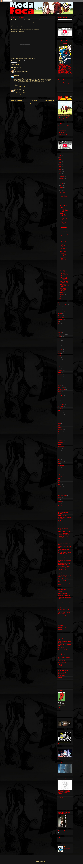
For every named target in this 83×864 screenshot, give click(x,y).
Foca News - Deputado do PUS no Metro (64, 245)
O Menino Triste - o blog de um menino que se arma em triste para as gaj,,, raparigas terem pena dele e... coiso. (64, 653)
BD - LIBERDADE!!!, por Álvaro (64, 531)
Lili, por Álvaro (61, 573)
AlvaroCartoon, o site (62, 629)
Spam (59, 482)
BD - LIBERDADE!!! (64, 205)
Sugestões (60, 486)
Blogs (59, 323)
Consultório (60, 351)
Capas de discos (61, 328)
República (60, 476)
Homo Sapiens (61, 406)
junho (61, 187)
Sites (59, 480)
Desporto (60, 366)
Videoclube (60, 505)
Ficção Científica (61, 389)
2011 (60, 169)
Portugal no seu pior (62, 455)
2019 (60, 155)
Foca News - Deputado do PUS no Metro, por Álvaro (64, 576)
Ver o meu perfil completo (67, 849)
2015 (60, 162)
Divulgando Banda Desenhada (64, 684)
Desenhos (60, 361)
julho (61, 185)
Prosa (59, 459)
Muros (59, 433)
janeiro (61, 296)
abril (61, 190)
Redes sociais (61, 471)
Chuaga (59, 600)
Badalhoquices (61, 317)
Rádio (59, 467)
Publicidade (60, 461)
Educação (60, 374)
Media (59, 425)
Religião (59, 474)
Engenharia (60, 376)
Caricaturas (60, 330)
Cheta (59, 340)
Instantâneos (60, 414)
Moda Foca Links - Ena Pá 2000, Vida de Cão (64, 285)
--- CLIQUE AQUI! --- (62, 132)
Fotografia (60, 397)
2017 (60, 159)
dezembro (62, 176)
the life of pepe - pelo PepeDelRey (62, 665)
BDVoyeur (60, 677)
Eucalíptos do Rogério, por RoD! (64, 595)
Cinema (59, 344)
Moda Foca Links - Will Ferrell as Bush (64, 218)
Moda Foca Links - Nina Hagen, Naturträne (64, 289)
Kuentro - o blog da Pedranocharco (62, 673)
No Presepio (60, 438)
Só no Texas (62, 192)
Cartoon (59, 336)
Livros (59, 421)
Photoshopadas (61, 446)
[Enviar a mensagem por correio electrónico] (24, 60)
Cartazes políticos (61, 334)
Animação (60, 308)
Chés (59, 338)
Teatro (59, 491)
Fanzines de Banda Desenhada (64, 686)
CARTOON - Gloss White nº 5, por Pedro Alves (64, 537)
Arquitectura (60, 315)
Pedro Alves (60, 625)
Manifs (59, 423)
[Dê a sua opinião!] (13, 62)
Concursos (60, 349)
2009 (60, 173)
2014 (60, 164)
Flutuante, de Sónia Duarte (63, 649)
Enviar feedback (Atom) (34, 103)
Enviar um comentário (17, 94)
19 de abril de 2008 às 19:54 (19, 92)
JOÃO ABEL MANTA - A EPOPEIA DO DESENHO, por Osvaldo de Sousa (64, 553)
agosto (61, 183)
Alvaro (16, 60)
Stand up (60, 484)
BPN (59, 325)
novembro (62, 178)
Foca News (60, 393)
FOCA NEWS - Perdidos (63, 578)
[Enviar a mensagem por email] (11, 62)
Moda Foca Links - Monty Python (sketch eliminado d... (64, 264)
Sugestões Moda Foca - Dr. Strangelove (63, 214)
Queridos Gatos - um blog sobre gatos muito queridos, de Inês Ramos (64, 606)
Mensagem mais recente (16, 100)
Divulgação (60, 370)
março (61, 292)
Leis (59, 419)
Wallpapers (60, 507)
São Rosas (16, 69)
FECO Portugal (61, 387)
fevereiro (62, 294)
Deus (59, 368)
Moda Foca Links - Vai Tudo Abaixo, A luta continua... (64, 226)
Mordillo (61, 207)
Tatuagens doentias (62, 488)
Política (59, 452)
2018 (60, 157)
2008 (60, 175)
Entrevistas (60, 378)
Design (59, 364)
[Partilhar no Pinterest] (16, 62)
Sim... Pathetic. (63, 251)
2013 (60, 166)
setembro (62, 181)
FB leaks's (60, 385)
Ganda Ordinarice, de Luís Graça (65, 602)
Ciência (59, 342)
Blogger (45, 861)
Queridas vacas (61, 465)
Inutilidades (17, 64)
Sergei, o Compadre (62, 662)
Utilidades (60, 501)
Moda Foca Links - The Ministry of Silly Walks (64, 278)
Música (59, 435)
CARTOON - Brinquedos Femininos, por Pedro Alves (63, 534)
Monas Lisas (60, 429)
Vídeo (59, 503)
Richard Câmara (61, 660)
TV (58, 499)
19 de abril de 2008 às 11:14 (19, 86)
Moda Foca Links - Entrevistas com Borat (64, 203)
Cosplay (59, 353)
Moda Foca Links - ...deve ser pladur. (64, 282)
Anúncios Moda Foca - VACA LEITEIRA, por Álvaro (64, 564)
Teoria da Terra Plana (62, 495)
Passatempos (60, 442)
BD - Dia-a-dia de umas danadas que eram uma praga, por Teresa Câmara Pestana (64, 525)
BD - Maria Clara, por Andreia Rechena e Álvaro (64, 521)
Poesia (59, 450)
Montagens (60, 431)
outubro (62, 180)
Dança (59, 357)
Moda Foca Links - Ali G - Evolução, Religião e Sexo (64, 241)
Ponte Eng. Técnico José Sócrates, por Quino (64, 234)
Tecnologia (60, 493)
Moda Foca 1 (60, 427)
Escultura (60, 380)
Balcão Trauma (61, 319)
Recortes (60, 469)
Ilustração (60, 408)
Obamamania (60, 440)
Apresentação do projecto (63, 515)
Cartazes (60, 332)
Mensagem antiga (49, 100)
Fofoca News (60, 395)
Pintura (59, 448)
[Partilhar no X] (14, 62)
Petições (59, 444)
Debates (59, 359)
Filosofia (59, 391)
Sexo (59, 478)
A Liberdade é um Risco (63, 304)
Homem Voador (61, 404)
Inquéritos (60, 412)
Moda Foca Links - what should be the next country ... (64, 238)
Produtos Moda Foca (62, 457)
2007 (60, 298)
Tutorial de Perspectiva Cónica (63, 254)
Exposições (60, 383)
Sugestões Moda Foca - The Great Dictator (64, 210)
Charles (61, 261)
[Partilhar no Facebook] (15, 62)
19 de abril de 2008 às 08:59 (19, 72)
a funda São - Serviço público (64, 635)
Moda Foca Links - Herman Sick (64, 249)
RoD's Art (60, 591)
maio (61, 188)
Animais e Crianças (62, 311)
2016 (60, 161)
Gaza (59, 399)
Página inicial (34, 100)
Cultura (59, 355)
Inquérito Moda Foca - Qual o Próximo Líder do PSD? (64, 199)
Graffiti (59, 402)
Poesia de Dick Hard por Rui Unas (64, 271)
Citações (59, 347)
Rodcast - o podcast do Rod (63, 623)
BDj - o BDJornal (61, 675)
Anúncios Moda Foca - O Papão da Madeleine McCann (64, 567)
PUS (59, 463)
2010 (60, 171)
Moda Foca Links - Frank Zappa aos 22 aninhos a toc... (64, 274)
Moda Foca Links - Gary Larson (64, 268)
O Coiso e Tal (60, 620)
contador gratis (61, 840)
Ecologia (59, 372)
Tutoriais (59, 497)
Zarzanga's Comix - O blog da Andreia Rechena (64, 613)
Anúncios (60, 313)
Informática (60, 410)
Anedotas (60, 306)
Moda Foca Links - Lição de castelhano (64, 258)
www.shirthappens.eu (62, 134)
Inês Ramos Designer (62, 593)
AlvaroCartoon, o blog (62, 627)
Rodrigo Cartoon (61, 618)
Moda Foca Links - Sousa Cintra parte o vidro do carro (64, 230)
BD (58, 321)
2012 (60, 168)
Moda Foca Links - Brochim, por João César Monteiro (64, 195)
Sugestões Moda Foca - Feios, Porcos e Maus (63, 222)
